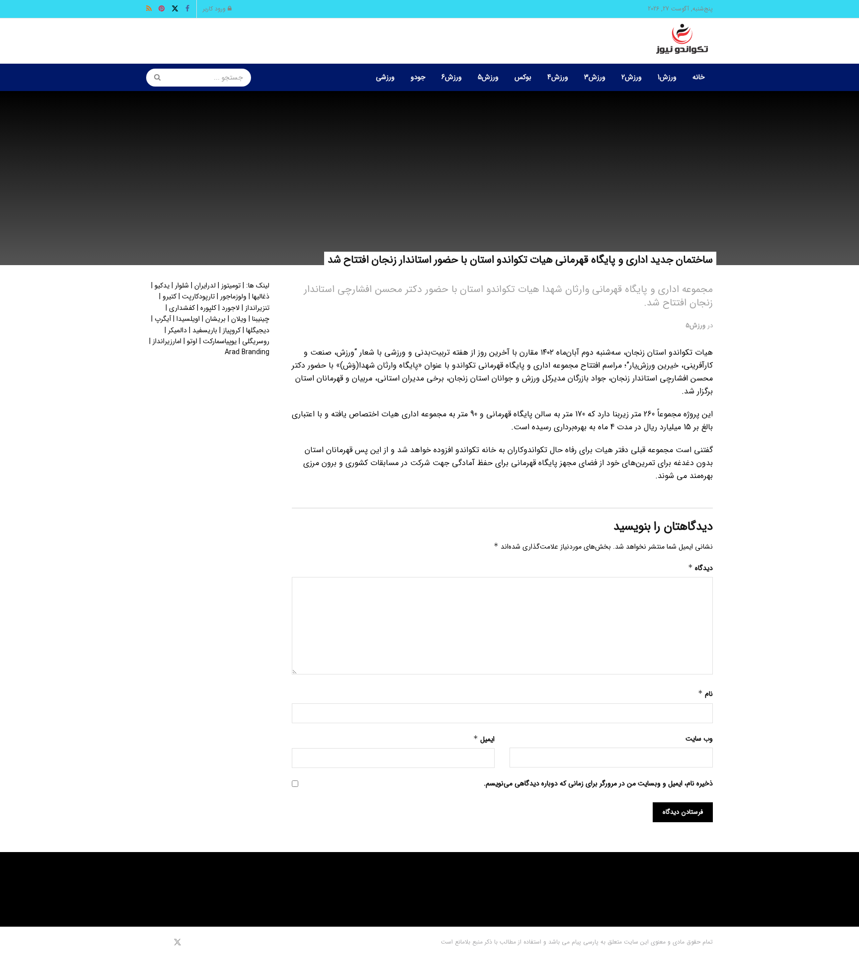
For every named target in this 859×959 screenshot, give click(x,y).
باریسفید (204, 330)
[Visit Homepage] (682, 41)
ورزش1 (667, 77)
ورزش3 (594, 77)
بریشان (215, 318)
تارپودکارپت (198, 296)
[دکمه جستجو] (154, 78)
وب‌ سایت (699, 738)
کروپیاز (232, 330)
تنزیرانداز (257, 307)
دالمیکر (177, 330)
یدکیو (162, 285)
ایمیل (484, 739)
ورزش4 (557, 77)
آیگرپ (163, 318)
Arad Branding (247, 352)
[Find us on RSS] (149, 943)
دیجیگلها (257, 330)
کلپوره (208, 307)
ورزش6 (451, 77)
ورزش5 (488, 77)
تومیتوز (231, 285)
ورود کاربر (215, 8)
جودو (418, 77)
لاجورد (231, 307)
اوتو (192, 341)
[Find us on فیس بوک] (190, 943)
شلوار (182, 285)
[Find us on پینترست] (163, 943)
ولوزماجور (233, 296)
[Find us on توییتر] (177, 943)
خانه (698, 77)
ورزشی (385, 77)
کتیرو (169, 296)
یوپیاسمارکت (220, 341)
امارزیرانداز (167, 341)
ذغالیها (260, 296)
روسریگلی (255, 341)
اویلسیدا (188, 318)
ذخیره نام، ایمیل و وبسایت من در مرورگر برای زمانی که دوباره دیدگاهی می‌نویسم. (598, 783)
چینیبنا (260, 318)
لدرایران (205, 285)
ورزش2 (631, 77)
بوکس (523, 77)
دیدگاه (700, 568)
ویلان (239, 318)
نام (705, 693)
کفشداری (182, 307)
